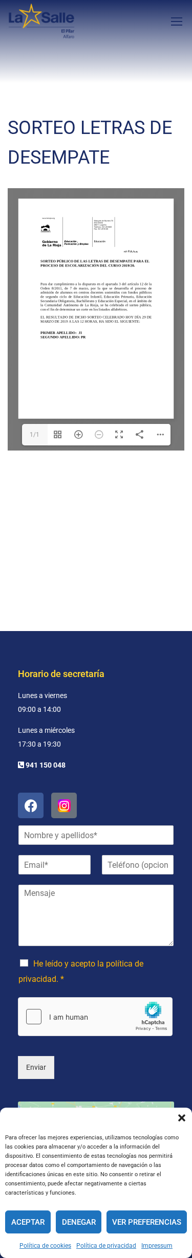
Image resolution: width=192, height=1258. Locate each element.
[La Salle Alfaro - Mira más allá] (41, 21)
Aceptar (28, 1222)
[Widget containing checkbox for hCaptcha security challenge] (95, 1016)
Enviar (36, 1067)
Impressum (157, 1245)
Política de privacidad (106, 1245)
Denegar (79, 1222)
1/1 (34, 434)
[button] (182, 1118)
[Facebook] (31, 805)
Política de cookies (45, 1245)
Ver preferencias (146, 1222)
